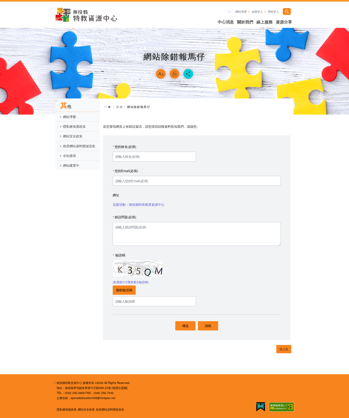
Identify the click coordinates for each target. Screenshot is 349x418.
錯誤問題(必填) (124, 217)
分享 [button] (188, 74)
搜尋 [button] (287, 11)
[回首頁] (86, 14)
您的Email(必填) (125, 170)
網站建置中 (71, 165)
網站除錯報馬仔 (138, 106)
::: (229, 11)
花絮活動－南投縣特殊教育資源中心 (138, 204)
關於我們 (245, 22)
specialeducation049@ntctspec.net (93, 398)
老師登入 (257, 11)
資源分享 (284, 22)
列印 (174, 74)
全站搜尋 (69, 155)
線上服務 (264, 22)
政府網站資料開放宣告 (79, 146)
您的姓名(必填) (124, 146)
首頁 (109, 106)
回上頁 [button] (284, 349)
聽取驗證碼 (124, 290)
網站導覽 (241, 11)
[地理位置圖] (119, 388)
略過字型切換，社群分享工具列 (174, 64)
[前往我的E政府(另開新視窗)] (260, 406)
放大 (161, 74)
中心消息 (226, 22)
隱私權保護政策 (74, 126)
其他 (119, 106)
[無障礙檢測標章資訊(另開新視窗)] (281, 407)
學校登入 (273, 11)
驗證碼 (119, 255)
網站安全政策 (72, 136)
